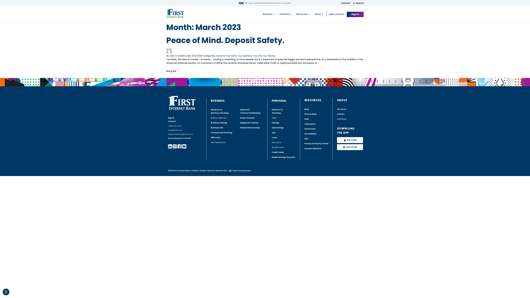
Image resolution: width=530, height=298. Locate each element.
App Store (352, 140)
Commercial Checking (221, 132)
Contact (345, 3)
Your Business (244, 55)
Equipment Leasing (249, 123)
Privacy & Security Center (316, 143)
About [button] (318, 14)
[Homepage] (175, 13)
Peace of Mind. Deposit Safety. (225, 40)
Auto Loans (276, 142)
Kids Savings (278, 128)
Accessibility (310, 134)
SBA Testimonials (218, 142)
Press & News (310, 114)
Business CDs (217, 128)
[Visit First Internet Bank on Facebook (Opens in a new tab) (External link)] (179, 146)
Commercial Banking (250, 113)
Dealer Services (247, 118)
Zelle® (274, 118)
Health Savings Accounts (283, 157)
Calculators (310, 124)
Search (360, 3)
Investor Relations (313, 148)
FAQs (306, 119)
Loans (274, 137)
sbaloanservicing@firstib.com (180, 134)
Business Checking (220, 113)
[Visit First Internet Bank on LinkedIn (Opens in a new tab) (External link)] (170, 146)
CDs (273, 132)
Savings (275, 123)
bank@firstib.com (175, 130)
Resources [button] (301, 14)
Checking (276, 113)
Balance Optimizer (218, 118)
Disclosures (309, 129)
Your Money (269, 55)
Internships (341, 119)
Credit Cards (278, 152)
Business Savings (219, 123)
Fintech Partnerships (250, 128)
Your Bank (231, 55)
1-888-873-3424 (174, 126)
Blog (306, 109)
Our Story (341, 109)
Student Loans (278, 147)
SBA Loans (215, 137)
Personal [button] (284, 14)
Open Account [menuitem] (336, 14)
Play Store (351, 147)
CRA (306, 139)
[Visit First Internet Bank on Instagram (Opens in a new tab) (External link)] (175, 146)
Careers (340, 114)
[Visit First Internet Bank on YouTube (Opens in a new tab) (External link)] (184, 146)
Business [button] (267, 14)
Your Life (257, 55)
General (220, 55)
